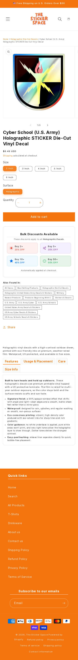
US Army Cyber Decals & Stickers (20, 312)
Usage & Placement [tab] (38, 361)
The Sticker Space (37, 634)
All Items (9, 288)
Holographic (12, 191)
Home (6, 39)
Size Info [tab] (11, 369)
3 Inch (25, 168)
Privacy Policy (18, 568)
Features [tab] (11, 361)
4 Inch (41, 168)
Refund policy (35, 639)
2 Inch (9, 168)
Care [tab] (62, 361)
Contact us (15, 541)
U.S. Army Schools (47, 303)
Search (13, 496)
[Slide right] (47, 125)
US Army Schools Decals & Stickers (21, 317)
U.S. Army (9, 303)
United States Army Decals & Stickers (22, 307)
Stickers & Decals (63, 298)
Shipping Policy (18, 550)
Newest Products (13, 298)
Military (60, 293)
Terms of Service (20, 577)
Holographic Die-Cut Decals (24, 39)
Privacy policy (55, 639)
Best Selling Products (27, 288)
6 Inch (9, 177)
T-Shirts (13, 514)
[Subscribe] (63, 603)
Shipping (8, 155)
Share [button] (12, 327)
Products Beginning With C (38, 298)
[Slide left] (30, 125)
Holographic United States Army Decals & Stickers (28, 293)
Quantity (8, 199)
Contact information (41, 651)
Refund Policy (17, 559)
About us (14, 532)
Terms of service (30, 645)
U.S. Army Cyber (26, 303)
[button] (8, 19)
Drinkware (15, 523)
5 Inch (57, 168)
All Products (16, 505)
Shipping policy (52, 645)
